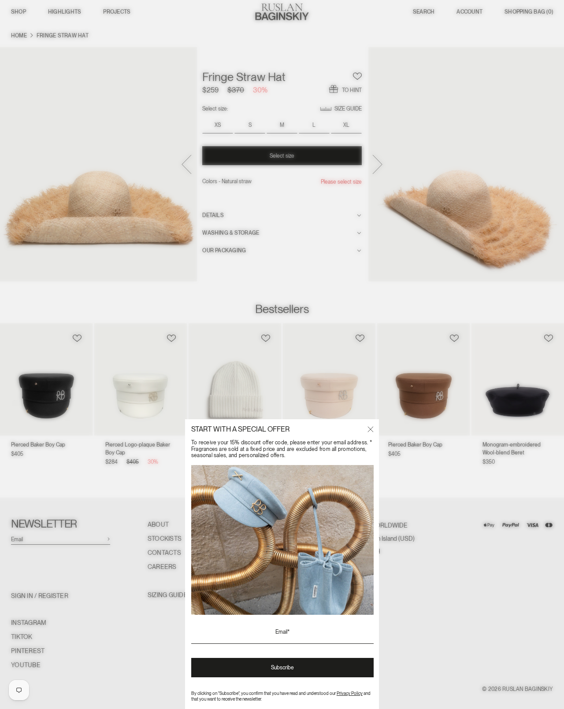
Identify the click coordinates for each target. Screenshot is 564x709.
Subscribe (282, 668)
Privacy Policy (350, 693)
